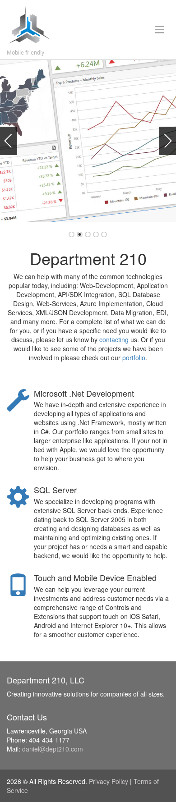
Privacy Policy (108, 781)
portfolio (133, 357)
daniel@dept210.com (52, 748)
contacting (114, 339)
